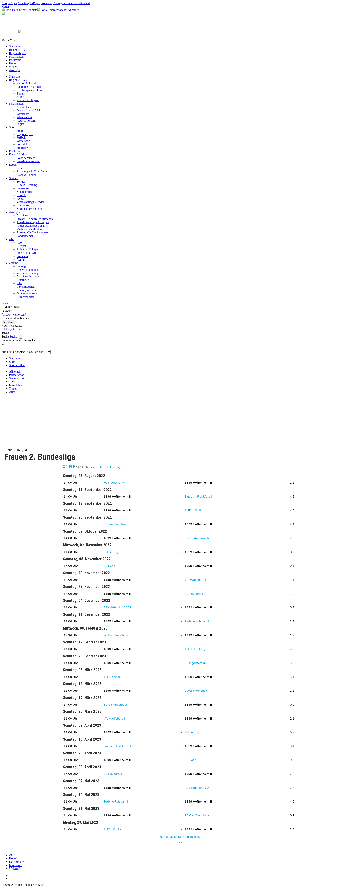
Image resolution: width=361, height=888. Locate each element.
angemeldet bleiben (17, 318)
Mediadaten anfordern (30, 229)
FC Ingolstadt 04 (115, 483)
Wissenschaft (24, 117)
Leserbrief (23, 279)
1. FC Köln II (193, 510)
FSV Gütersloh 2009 (117, 607)
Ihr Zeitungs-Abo (27, 252)
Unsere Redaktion (27, 269)
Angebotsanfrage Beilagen (32, 225)
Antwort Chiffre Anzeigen (32, 232)
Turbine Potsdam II (197, 621)
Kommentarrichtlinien (29, 208)
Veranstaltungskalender (30, 202)
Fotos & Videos (18, 154)
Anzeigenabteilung (28, 276)
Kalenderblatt (25, 191)
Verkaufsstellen (26, 286)
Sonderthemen (25, 235)
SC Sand (109, 566)
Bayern (21, 93)
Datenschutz (16, 861)
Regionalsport (17, 53)
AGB (12, 855)
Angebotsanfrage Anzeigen (33, 222)
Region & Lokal (18, 49)
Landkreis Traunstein (29, 86)
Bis (3, 348)
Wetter (13, 66)
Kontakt (85, 3)
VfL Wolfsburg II (196, 580)
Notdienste (23, 205)
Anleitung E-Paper (29, 3)
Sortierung (8, 351)
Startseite (14, 46)
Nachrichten (16, 56)
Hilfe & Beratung (27, 185)
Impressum (15, 865)
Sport (12, 127)
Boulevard (15, 60)
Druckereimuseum (27, 293)
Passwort (7, 310)
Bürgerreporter (25, 296)
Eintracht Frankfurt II (198, 497)
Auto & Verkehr (26, 120)
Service (13, 178)
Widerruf (14, 868)
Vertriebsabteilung (27, 273)
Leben (13, 164)
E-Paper (12, 3)
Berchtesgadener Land (30, 90)
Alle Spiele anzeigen (112, 467)
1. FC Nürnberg (195, 649)
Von (4, 344)
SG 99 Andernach (197, 538)
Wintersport (23, 141)
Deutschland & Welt (29, 110)
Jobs (77, 3)
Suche (5, 332)
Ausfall (21, 259)
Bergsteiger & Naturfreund (32, 171)
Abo (4, 3)
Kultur (13, 63)
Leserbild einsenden (28, 161)
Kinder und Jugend (28, 100)
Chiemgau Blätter (63, 3)
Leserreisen (23, 188)
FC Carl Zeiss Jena (116, 635)
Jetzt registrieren (11, 329)
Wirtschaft (23, 113)
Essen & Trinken (26, 174)
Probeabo (46, 3)
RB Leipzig (111, 552)
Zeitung (13, 262)
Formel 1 (22, 144)
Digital (21, 124)
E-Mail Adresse (11, 306)
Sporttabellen (24, 147)
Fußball (21, 137)
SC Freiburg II (194, 594)
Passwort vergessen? (14, 314)
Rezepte (21, 195)
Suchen (14, 336)
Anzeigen (14, 70)
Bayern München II (116, 524)
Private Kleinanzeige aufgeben (35, 218)
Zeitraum (7, 340)
